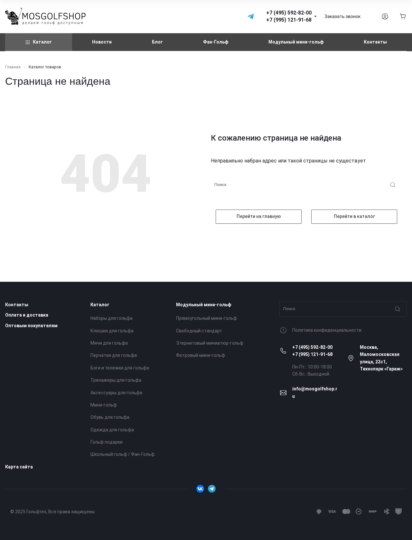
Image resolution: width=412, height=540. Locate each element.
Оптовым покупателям (31, 325)
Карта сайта (19, 466)
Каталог (99, 304)
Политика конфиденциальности (326, 330)
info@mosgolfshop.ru (314, 392)
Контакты (16, 304)
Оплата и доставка (26, 315)
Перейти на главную (259, 216)
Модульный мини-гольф (203, 304)
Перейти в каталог (354, 216)
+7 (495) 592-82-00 (312, 347)
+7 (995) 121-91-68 (312, 354)
